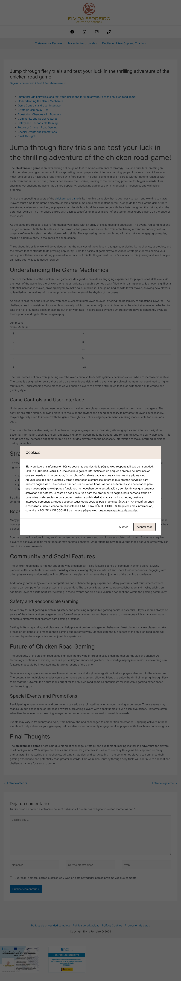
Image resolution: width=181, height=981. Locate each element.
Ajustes (123, 527)
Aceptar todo (144, 527)
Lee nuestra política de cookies (118, 510)
